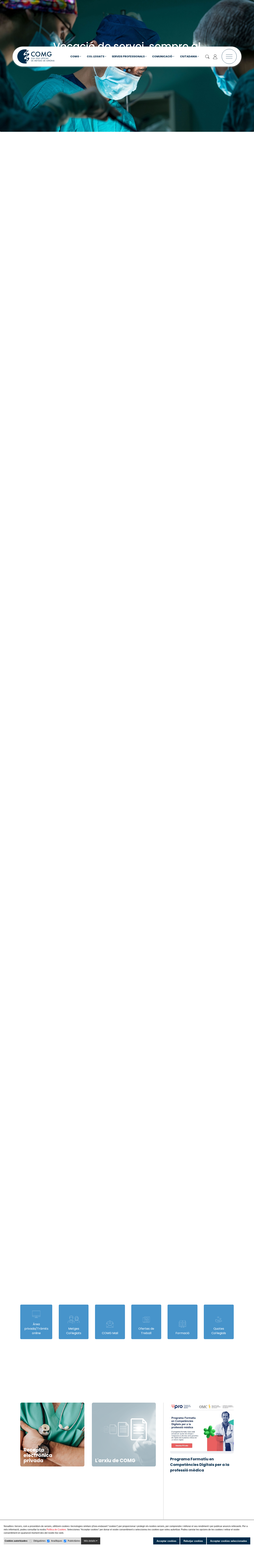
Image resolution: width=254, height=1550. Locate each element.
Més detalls (90, 1541)
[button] (124, 70)
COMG (75, 56)
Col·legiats (96, 56)
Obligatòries (39, 1541)
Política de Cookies (56, 1529)
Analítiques (56, 1541)
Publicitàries (74, 1541)
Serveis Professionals (128, 56)
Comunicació (162, 56)
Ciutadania (188, 56)
